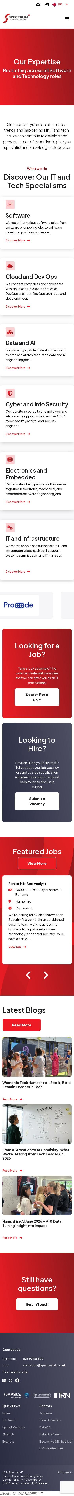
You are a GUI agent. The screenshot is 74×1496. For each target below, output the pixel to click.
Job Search (9, 1420)
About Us (8, 1434)
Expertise (8, 1441)
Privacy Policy (35, 1476)
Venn (69, 1472)
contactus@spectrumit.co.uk (44, 1365)
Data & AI (45, 1427)
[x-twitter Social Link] (10, 1380)
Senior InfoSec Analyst (27, 883)
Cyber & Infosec (49, 1434)
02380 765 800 (33, 1358)
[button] (28, 975)
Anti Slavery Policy (31, 1479)
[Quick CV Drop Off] (38, 4)
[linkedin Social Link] (4, 1380)
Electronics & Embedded (55, 1441)
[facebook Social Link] (17, 1380)
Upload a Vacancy (13, 1427)
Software (45, 1413)
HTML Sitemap (10, 1483)
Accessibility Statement (34, 1483)
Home (6, 1413)
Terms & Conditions (14, 1476)
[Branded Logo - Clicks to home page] (16, 19)
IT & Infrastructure (51, 1448)
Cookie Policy (10, 1479)
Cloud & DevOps (50, 1420)
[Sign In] (47, 4)
